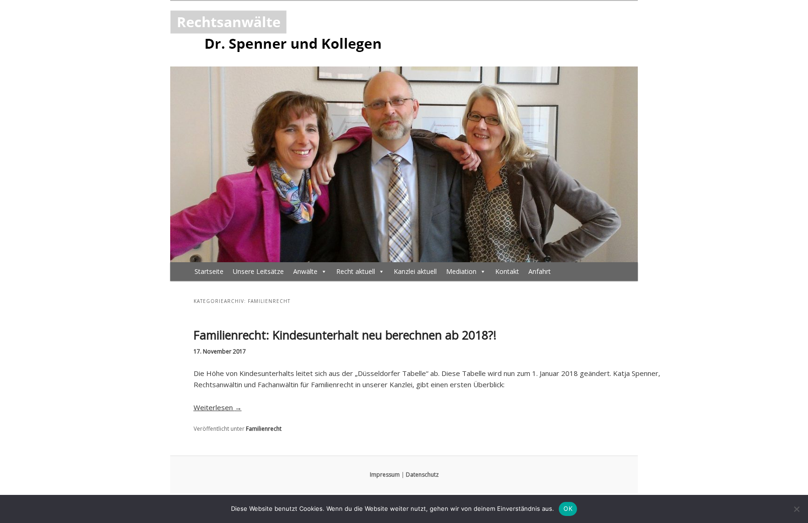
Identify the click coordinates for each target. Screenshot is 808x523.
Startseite (209, 271)
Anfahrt (539, 271)
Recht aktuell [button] (355, 271)
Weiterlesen (218, 407)
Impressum (385, 475)
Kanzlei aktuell (415, 271)
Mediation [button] (461, 271)
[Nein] (796, 509)
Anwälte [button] (305, 271)
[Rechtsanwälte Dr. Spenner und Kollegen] (281, 33)
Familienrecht (263, 429)
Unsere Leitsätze (258, 271)
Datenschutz (422, 475)
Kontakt (507, 271)
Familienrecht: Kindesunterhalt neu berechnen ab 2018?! (345, 335)
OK (567, 508)
